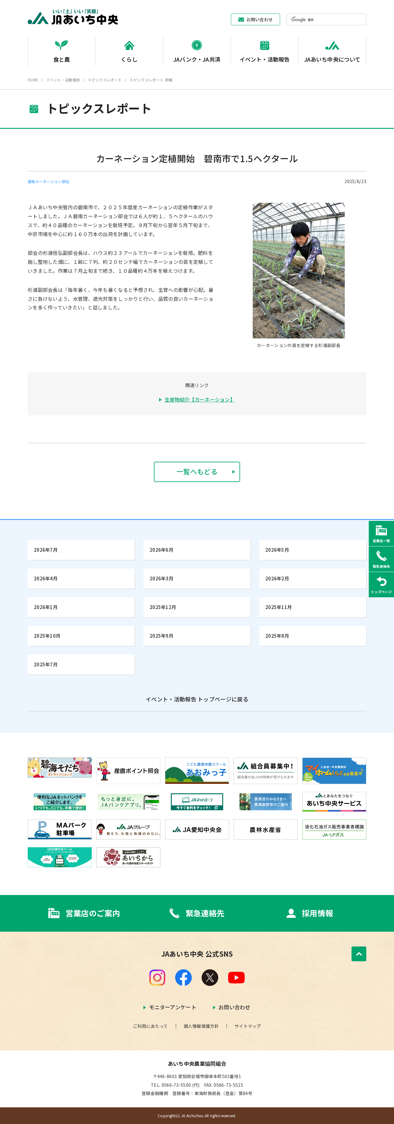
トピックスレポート (105, 79)
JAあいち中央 (73, 17)
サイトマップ (248, 1026)
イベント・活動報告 (63, 79)
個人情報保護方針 (201, 1026)
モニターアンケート (172, 1007)
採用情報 (317, 913)
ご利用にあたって (150, 1026)
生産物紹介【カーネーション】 (200, 399)
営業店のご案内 (93, 913)
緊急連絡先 (205, 913)
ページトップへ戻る (359, 953)
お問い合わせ (260, 19)
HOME (33, 79)
